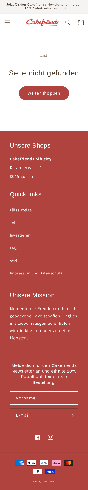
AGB (13, 260)
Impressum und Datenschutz (36, 273)
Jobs (14, 222)
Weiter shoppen (44, 93)
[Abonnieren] (71, 415)
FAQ (13, 247)
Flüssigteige (21, 210)
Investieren (20, 235)
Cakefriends (49, 481)
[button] (7, 22)
